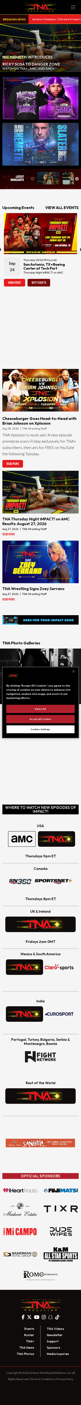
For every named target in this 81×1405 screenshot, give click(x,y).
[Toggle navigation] (73, 7)
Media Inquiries (58, 1354)
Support (53, 1341)
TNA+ (30, 1341)
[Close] (73, 671)
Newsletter (55, 1335)
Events (29, 1329)
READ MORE (12, 464)
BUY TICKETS (39, 283)
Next (77, 179)
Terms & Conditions (42, 1379)
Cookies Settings (40, 729)
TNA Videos (55, 1329)
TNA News (26, 1347)
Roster (29, 1335)
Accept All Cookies (40, 719)
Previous (33, 179)
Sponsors (53, 1347)
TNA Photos (25, 1354)
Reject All (40, 709)
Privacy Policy (64, 1379)
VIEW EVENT (14, 283)
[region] (40, 702)
